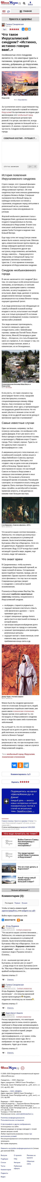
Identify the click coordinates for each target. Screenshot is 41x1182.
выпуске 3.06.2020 (27, 827)
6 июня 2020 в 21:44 (8, 930)
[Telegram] (29, 29)
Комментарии (6, 1169)
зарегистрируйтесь (10, 911)
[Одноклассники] (26, 29)
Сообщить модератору (23, 930)
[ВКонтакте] (23, 29)
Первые (17, 903)
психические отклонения (23, 711)
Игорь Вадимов (12, 926)
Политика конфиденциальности (12, 1118)
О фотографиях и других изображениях (16, 1124)
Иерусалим (6, 112)
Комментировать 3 (20, 774)
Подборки (4, 1159)
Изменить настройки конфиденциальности (17, 1148)
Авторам (17, 1162)
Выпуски (4, 1155)
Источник (9, 387)
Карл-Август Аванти (14, 1013)
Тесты (3, 1166)
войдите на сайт (28, 911)
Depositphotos (22, 100)
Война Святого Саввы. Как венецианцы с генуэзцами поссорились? (28, 842)
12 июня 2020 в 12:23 (9, 988)
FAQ (15, 1159)
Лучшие (24, 903)
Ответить (10, 979)
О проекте (18, 1155)
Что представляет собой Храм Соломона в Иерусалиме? (28, 855)
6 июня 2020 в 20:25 (8, 1017)
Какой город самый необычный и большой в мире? (27, 880)
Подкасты (4, 1173)
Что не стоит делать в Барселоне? (28, 868)
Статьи (3, 1162)
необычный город (25, 115)
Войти (30, 4)
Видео (3, 1177)
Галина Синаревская (15, 985)
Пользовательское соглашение (12, 1120)
